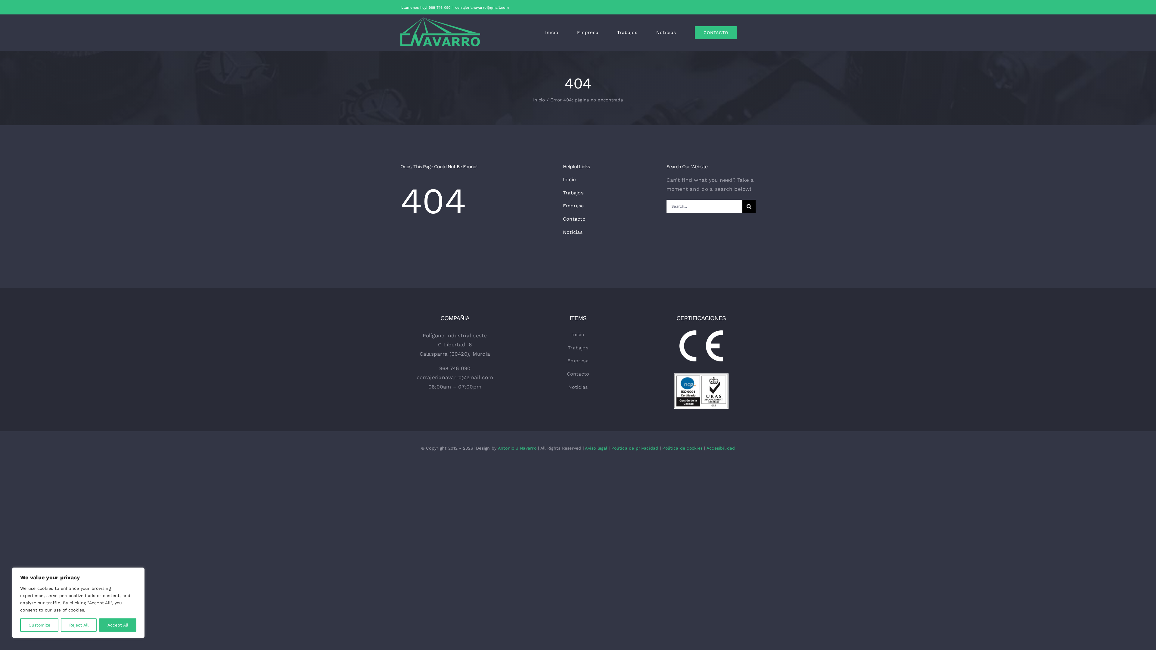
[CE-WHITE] (701, 333)
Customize (39, 625)
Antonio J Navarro (517, 448)
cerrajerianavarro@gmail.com (482, 7)
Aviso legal (596, 448)
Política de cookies (682, 448)
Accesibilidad (721, 448)
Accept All (117, 625)
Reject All (79, 625)
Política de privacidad (634, 448)
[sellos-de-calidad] (701, 376)
